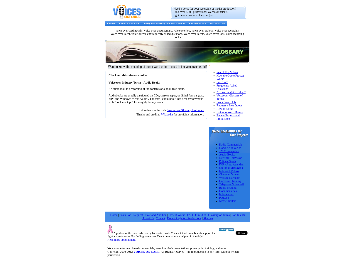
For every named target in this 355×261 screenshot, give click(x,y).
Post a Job (125, 215)
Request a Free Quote (229, 105)
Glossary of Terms (219, 215)
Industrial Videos (229, 171)
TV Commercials (229, 151)
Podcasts (224, 197)
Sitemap (208, 218)
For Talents (238, 215)
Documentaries (228, 191)
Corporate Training (230, 181)
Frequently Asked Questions (227, 87)
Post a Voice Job (226, 102)
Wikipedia (167, 114)
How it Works (225, 108)
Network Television (230, 157)
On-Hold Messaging (231, 167)
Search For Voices (227, 72)
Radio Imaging (227, 187)
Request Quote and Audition (150, 215)
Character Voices (229, 174)
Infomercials (226, 194)
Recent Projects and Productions (228, 117)
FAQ (190, 215)
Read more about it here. (121, 239)
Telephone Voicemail (231, 184)
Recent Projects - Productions (184, 218)
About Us (148, 218)
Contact (160, 218)
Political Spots (227, 161)
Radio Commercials (230, 144)
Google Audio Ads (230, 147)
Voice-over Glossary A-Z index (185, 110)
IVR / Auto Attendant (231, 164)
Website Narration (229, 177)
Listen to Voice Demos (230, 112)
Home (113, 215)
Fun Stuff (222, 82)
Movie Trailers (227, 201)
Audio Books (227, 154)
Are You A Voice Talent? (231, 92)
